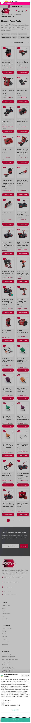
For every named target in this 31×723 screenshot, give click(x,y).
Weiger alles (15, 710)
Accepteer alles (15, 719)
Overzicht (26, 675)
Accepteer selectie (15, 715)
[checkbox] (6, 700)
